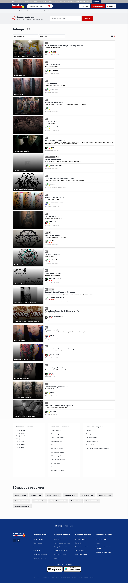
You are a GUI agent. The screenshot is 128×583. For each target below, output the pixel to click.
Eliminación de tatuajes (92, 445)
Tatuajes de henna (91, 437)
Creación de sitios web (57, 437)
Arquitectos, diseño (60, 554)
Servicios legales (55, 463)
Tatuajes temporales (92, 441)
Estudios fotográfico (56, 456)
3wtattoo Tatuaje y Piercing (55, 140)
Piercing (88, 434)
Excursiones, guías (56, 434)
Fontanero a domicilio (57, 467)
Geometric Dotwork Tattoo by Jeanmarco (60, 292)
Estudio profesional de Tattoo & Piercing (59, 349)
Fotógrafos (78, 543)
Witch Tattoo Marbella (53, 273)
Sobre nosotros (38, 539)
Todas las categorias (40, 558)
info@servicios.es (65, 526)
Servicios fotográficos (81, 554)
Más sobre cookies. (85, 1)
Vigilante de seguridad (61, 550)
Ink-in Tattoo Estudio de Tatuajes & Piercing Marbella (64, 46)
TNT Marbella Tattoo (52, 216)
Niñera (98, 543)
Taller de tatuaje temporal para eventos (97, 448)
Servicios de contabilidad (58, 470)
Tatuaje (20, 430)
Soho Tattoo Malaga (52, 235)
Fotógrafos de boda (56, 445)
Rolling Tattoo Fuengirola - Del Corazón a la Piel (62, 311)
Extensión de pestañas (57, 448)
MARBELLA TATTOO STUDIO (55, 197)
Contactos (37, 550)
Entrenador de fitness (81, 547)
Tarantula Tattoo (51, 83)
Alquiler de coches (56, 430)
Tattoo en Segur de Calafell (54, 368)
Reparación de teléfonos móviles (103, 547)
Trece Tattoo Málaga (52, 254)
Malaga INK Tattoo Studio (54, 102)
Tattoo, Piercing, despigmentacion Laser (59, 178)
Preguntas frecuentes (40, 554)
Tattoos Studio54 (51, 121)
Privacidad (37, 547)
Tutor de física (79, 550)
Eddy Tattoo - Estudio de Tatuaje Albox (59, 406)
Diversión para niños (56, 441)
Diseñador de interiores (57, 452)
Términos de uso (38, 543)
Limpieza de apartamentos (58, 459)
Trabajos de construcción (103, 552)
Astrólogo (57, 558)
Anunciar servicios (98, 6)
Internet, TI (57, 539)
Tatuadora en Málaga (52, 330)
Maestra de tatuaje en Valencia (56, 387)
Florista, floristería (80, 539)
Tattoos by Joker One (52, 65)
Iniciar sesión (84, 6)
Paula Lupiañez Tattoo (53, 159)
